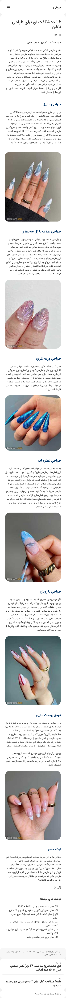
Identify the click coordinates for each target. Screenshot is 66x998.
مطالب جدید (27, 951)
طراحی (52, 954)
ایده (12, 951)
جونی (57, 7)
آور (16, 951)
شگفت (58, 954)
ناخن (46, 954)
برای (8, 951)
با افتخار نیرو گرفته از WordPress (48, 994)
